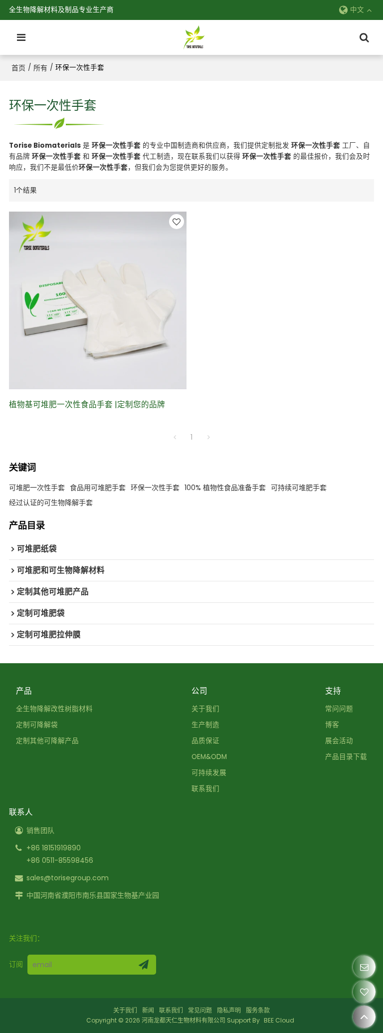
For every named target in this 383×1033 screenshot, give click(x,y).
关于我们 (205, 709)
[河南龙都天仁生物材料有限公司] (194, 37)
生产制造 (205, 725)
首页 (18, 68)
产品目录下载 (346, 757)
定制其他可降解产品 (47, 741)
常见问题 (200, 1010)
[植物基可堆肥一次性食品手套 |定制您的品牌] (98, 300)
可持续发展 (209, 772)
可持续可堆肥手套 (299, 488)
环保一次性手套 (155, 488)
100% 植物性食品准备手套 (225, 488)
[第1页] (174, 437)
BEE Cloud (279, 1020)
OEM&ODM (209, 757)
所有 (40, 68)
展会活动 (339, 741)
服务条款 (258, 1010)
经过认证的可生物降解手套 (51, 503)
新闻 (148, 1010)
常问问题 (339, 709)
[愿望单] (364, 992)
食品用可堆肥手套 (98, 488)
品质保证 (205, 741)
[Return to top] (364, 1017)
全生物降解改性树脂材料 (54, 709)
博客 (332, 725)
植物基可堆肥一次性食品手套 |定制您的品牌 (87, 404)
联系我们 (205, 788)
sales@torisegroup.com (67, 878)
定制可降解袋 (37, 725)
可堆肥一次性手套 (37, 488)
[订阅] (143, 965)
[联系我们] (364, 967)
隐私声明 (229, 1010)
